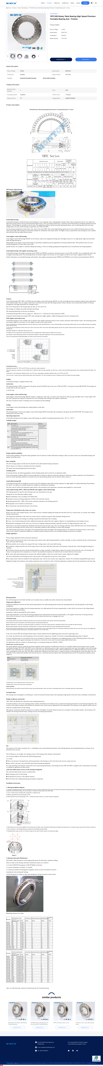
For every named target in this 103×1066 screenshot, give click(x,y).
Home (43, 3)
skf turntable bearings (43, 988)
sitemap (16, 1063)
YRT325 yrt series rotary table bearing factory (85, 1023)
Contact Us (65, 3)
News (72, 3)
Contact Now (85, 59)
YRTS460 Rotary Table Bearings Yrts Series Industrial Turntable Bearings (39, 1023)
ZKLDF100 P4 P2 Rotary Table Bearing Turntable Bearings (17, 1023)
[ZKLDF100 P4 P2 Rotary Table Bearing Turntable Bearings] (17, 1011)
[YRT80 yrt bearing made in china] (62, 1011)
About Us (57, 3)
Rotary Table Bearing (23, 7)
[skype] (74, 1051)
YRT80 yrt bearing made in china (61, 1022)
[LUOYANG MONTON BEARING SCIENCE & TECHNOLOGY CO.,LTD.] (11, 3)
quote (85, 3)
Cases (78, 3)
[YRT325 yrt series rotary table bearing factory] (85, 1011)
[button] (10, 1014)
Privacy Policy (10, 1063)
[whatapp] (70, 1051)
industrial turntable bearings (28, 988)
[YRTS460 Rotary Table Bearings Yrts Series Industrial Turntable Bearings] (40, 1011)
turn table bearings (14, 988)
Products (49, 3)
